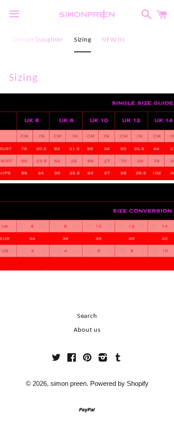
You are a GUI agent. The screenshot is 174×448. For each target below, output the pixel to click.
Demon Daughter (37, 40)
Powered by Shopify (119, 383)
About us (87, 330)
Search (87, 316)
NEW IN (113, 40)
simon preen (68, 383)
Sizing (82, 40)
